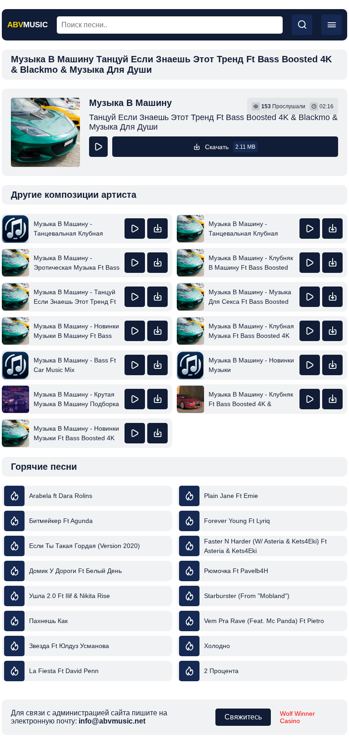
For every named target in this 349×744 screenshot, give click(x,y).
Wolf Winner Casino (297, 717)
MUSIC (27, 24)
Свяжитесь (243, 717)
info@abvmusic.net (112, 721)
